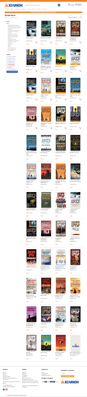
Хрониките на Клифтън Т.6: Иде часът (75, 297)
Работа (4, 373)
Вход (42, 372)
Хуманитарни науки (12, 41)
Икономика (10, 44)
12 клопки (43, 324)
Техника (9, 46)
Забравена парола (46, 375)
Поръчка (24, 373)
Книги (12, 9)
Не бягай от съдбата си (73, 267)
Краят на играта (30, 66)
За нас (4, 372)
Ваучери (33, 9)
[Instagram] (6, 389)
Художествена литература (13, 25)
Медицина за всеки (12, 39)
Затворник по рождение (74, 38)
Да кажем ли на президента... (30, 324)
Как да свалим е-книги (27, 379)
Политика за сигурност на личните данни (11, 382)
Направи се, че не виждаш (46, 124)
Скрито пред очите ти (44, 95)
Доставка (24, 376)
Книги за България (12, 49)
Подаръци (23, 9)
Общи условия (6, 376)
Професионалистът (31, 267)
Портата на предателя (29, 124)
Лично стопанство (12, 48)
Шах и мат (44, 295)
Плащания (24, 375)
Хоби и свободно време (13, 36)
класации (44, 9)
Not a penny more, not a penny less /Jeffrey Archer (75, 354)
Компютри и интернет (12, 34)
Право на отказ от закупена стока (30, 382)
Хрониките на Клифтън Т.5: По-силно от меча (45, 268)
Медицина (10, 29)
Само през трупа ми (60, 95)
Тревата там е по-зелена (75, 239)
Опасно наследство (29, 353)
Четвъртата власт (60, 152)
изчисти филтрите (12, 71)
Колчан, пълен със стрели (59, 353)
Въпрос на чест (74, 152)
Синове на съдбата (58, 239)
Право (9, 45)
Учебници (17, 9)
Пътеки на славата (75, 181)
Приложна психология (12, 35)
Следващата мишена (73, 67)
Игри (29, 9)
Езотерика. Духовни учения (14, 30)
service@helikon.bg (7, 385)
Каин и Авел (29, 38)
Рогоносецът (44, 209)
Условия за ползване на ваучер (30, 381)
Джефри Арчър (13, 17)
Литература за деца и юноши (14, 27)
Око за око (58, 66)
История (9, 43)
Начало (7, 9)
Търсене (24, 372)
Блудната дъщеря (46, 38)
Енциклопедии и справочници (14, 26)
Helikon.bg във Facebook (9, 386)
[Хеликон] (13, 4)
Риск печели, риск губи (75, 95)
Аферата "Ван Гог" (31, 209)
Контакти (5, 375)
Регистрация (44, 373)
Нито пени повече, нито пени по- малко (74, 325)
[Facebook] (4, 389)
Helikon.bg (7, 0)
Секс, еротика (11, 50)
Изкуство (10, 38)
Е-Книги (39, 9)
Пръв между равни (59, 210)
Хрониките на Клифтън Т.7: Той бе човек (60, 268)
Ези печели (44, 152)
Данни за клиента (26, 378)
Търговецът (58, 38)
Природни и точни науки (13, 40)
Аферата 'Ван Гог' (60, 123)
